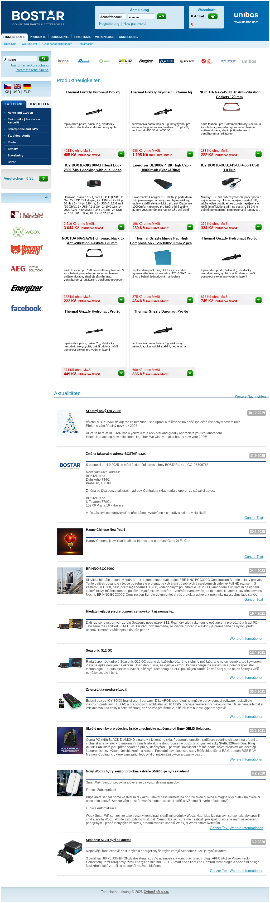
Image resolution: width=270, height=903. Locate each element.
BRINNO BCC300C (100, 569)
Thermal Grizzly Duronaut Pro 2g (93, 92)
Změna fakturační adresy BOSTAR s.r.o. (116, 454)
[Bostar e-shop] (38, 18)
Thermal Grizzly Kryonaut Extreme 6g (161, 92)
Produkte (38, 37)
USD (16, 92)
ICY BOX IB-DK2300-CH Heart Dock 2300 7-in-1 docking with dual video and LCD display (93, 170)
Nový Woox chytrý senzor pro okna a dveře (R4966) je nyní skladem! (137, 771)
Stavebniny (15, 155)
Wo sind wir (29, 43)
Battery (13, 148)
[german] (27, 86)
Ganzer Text (253, 518)
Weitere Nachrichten (250, 396)
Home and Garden (20, 112)
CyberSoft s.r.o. (156, 892)
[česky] (7, 86)
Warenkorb (104, 37)
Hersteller (39, 104)
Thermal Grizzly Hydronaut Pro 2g (92, 311)
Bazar (12, 162)
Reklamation (85, 43)
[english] (17, 86)
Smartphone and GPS (23, 129)
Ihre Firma (82, 37)
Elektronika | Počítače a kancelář (24, 121)
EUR (27, 92)
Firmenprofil (14, 37)
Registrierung (109, 24)
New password (134, 24)
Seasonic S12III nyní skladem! (108, 840)
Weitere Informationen (246, 639)
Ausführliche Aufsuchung (30, 65)
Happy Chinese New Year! (105, 530)
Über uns (10, 43)
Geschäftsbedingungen (57, 43)
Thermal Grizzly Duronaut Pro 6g (161, 311)
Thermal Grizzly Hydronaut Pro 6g (230, 238)
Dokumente (60, 37)
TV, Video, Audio (19, 135)
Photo (12, 142)
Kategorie (13, 104)
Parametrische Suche (32, 70)
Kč (7, 92)
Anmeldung (128, 37)
